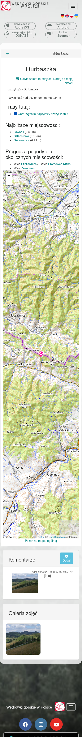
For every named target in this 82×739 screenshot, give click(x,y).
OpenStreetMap (57, 536)
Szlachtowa (21, 136)
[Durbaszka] (41, 354)
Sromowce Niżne (59, 164)
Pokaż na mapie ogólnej (41, 540)
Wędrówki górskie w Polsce (29, 707)
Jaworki (19, 132)
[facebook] (25, 724)
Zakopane (28, 168)
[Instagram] (41, 724)
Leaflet (41, 536)
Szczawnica (21, 140)
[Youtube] (56, 724)
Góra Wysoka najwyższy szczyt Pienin (42, 114)
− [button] (9, 182)
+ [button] (9, 175)
